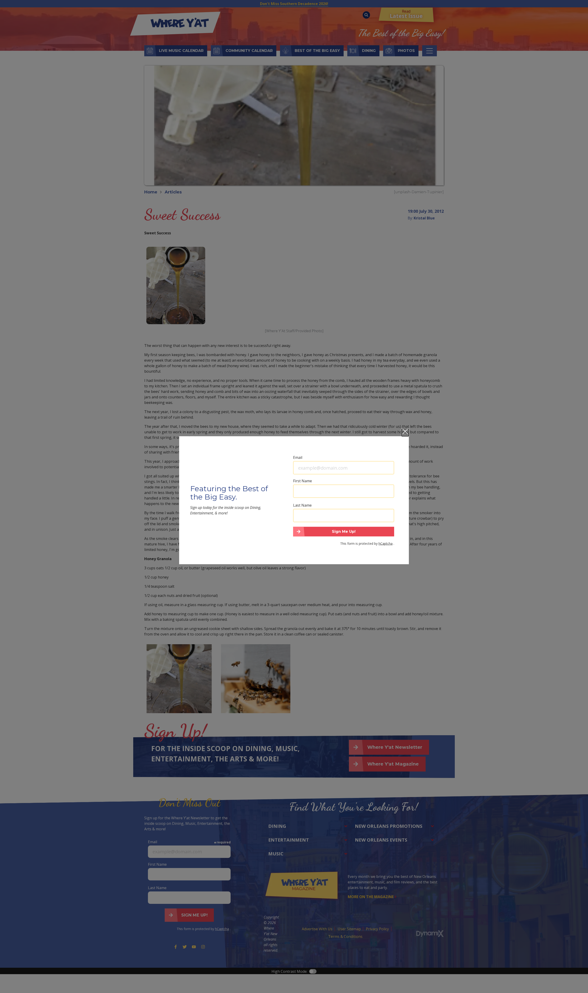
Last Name (302, 505)
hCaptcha (386, 543)
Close (405, 432)
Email (297, 457)
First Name (302, 480)
